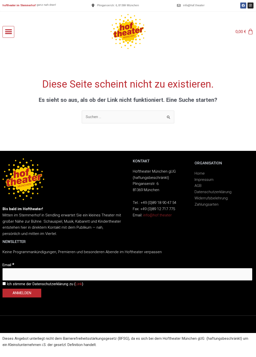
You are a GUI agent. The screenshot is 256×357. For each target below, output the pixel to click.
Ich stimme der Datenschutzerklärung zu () (44, 284)
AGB (198, 185)
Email (8, 265)
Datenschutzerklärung (213, 192)
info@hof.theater (157, 215)
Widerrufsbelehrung (211, 198)
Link (79, 284)
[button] (8, 32)
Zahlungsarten (206, 204)
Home (199, 173)
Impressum (204, 179)
